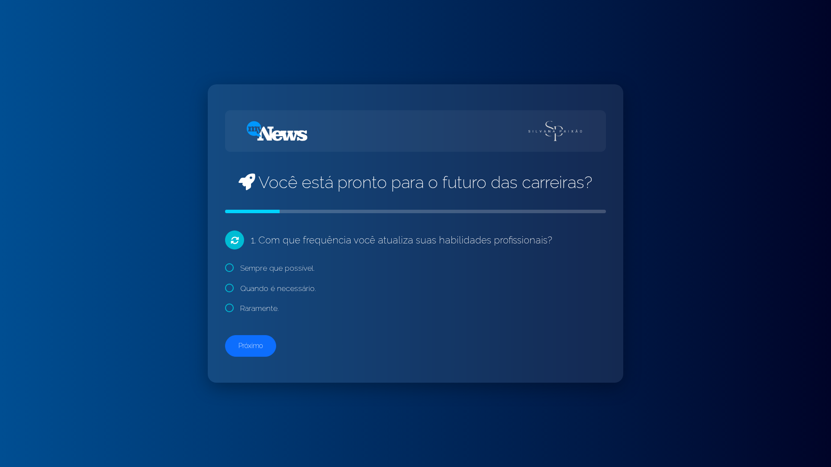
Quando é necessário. (278, 288)
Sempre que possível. (277, 267)
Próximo (250, 346)
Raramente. (259, 308)
